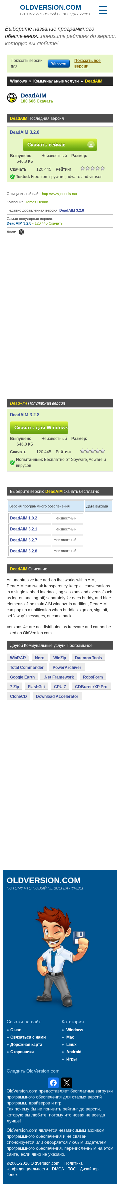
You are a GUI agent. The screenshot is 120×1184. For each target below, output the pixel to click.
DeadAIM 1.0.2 (23, 518)
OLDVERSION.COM (50, 7)
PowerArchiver (67, 667)
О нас (15, 1030)
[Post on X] (21, 232)
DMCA (58, 1169)
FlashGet (36, 687)
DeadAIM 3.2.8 (24, 132)
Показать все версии (87, 63)
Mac (70, 1037)
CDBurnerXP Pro (91, 687)
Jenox (12, 1174)
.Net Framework (59, 677)
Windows (18, 81)
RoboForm (93, 677)
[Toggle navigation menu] (102, 10)
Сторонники (22, 1052)
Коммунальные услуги (56, 81)
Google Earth (22, 677)
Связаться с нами (28, 1037)
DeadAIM (33, 95)
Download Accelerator (57, 696)
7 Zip (14, 687)
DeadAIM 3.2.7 (23, 540)
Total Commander (27, 667)
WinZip (59, 658)
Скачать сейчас (46, 144)
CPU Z (60, 687)
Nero (39, 658)
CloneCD (18, 696)
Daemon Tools (88, 658)
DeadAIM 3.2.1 (23, 529)
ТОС (72, 1169)
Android (73, 1052)
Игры (71, 1059)
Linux (71, 1044)
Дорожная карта (26, 1044)
